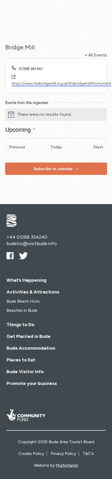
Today (56, 147)
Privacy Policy (63, 453)
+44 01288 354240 (27, 237)
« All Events (96, 55)
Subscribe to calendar (53, 168)
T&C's (88, 453)
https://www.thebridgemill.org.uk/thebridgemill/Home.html (61, 83)
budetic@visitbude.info (32, 243)
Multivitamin (67, 465)
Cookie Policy (31, 453)
